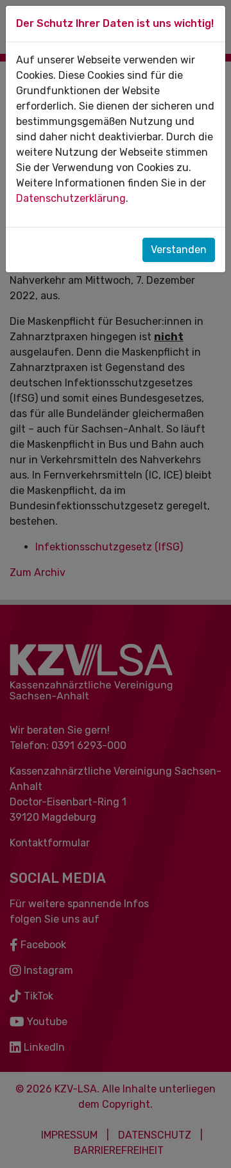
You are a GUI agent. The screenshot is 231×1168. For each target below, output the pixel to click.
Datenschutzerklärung (71, 198)
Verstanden (179, 249)
